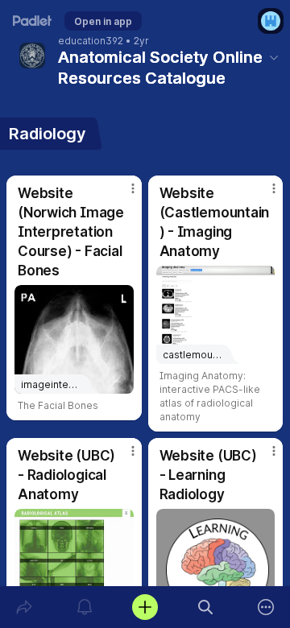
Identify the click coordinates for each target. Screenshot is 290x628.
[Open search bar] (205, 607)
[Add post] (144, 607)
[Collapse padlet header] (274, 57)
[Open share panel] (23, 607)
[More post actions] (122, 195)
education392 (90, 41)
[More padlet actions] (266, 607)
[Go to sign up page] (271, 21)
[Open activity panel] (84, 607)
